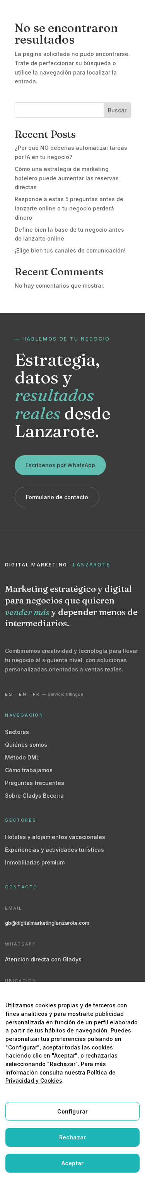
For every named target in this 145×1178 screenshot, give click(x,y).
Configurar (72, 1111)
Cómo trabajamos (29, 770)
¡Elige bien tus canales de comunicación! (70, 250)
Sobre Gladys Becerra (34, 795)
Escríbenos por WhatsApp (60, 465)
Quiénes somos (26, 744)
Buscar (117, 110)
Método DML (22, 757)
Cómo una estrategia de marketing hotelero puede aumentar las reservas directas (67, 178)
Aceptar (72, 1163)
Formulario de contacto (57, 497)
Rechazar (72, 1137)
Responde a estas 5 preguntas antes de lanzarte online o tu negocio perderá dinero (69, 208)
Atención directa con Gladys (43, 959)
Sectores (17, 732)
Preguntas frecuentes (34, 783)
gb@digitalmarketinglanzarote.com (47, 923)
